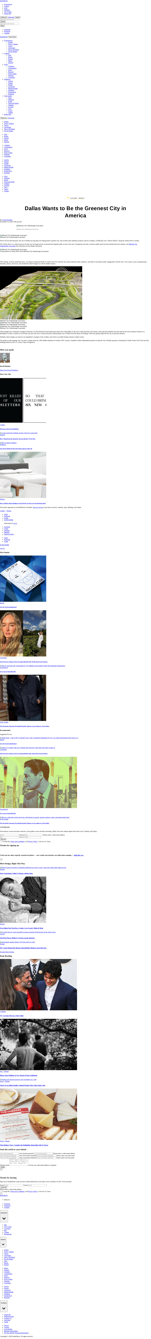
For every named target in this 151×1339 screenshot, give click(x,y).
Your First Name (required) (28, 1155)
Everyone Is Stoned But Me (8, 671)
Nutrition (11, 90)
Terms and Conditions (17, 841)
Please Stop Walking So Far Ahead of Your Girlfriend (18, 1075)
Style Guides (12, 74)
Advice (10, 81)
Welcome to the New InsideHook (9, 429)
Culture (6, 6)
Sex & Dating (12, 51)
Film (9, 55)
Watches (11, 75)
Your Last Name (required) (28, 1158)
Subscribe (11, 17)
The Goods (7, 12)
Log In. (14, 523)
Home (10, 101)
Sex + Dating (4, 1071)
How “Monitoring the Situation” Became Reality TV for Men (17, 439)
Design (10, 59)
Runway (11, 72)
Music (10, 61)
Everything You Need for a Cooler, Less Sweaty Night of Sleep (21, 928)
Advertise (7, 1320)
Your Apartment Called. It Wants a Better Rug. (16, 873)
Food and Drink (13, 103)
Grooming (11, 77)
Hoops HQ (7, 13)
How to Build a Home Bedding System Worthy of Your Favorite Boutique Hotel (23, 503)
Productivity (12, 92)
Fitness (10, 83)
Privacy (6, 1325)
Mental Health (12, 88)
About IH (7, 1314)
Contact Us (7, 1318)
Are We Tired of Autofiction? (8, 607)
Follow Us (4, 17)
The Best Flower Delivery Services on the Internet (17, 938)
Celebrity (11, 66)
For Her (10, 107)
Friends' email (4, 1165)
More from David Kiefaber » (9, 370)
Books (10, 57)
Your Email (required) (26, 1153)
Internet (10, 63)
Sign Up (3, 839)
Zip (20, 837)
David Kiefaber (7, 220)
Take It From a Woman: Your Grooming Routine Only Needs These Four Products (24, 662)
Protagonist (7, 1234)
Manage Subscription (11, 1331)
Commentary (12, 68)
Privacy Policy (32, 841)
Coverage (7, 1228)
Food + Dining (13, 44)
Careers (6, 1327)
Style (5, 8)
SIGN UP (3, 1187)
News (10, 70)
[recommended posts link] (33, 867)
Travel (10, 46)
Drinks (10, 42)
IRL (5, 1230)
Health (10, 85)
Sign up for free (38, 507)
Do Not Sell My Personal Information (16, 1333)
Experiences (8, 4)
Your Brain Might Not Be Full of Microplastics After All (16, 448)
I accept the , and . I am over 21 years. (26, 841)
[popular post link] (23, 601)
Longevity (11, 87)
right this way (78, 855)
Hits (5, 1225)
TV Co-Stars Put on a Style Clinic (12, 1016)
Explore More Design (7, 952)
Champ (6, 1232)
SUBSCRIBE (8, 520)
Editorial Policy (9, 1316)
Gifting (10, 112)
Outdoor (11, 105)
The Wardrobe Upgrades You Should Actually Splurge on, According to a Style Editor (24, 726)
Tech (9, 109)
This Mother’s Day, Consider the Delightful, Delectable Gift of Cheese (24, 1145)
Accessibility (8, 1329)
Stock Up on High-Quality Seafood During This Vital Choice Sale (22, 1085)
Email (21, 835)
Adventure (11, 48)
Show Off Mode (13, 50)
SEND (3, 1167)
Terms (6, 1322)
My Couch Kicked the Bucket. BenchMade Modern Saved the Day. (23, 948)
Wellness (7, 10)
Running (11, 94)
